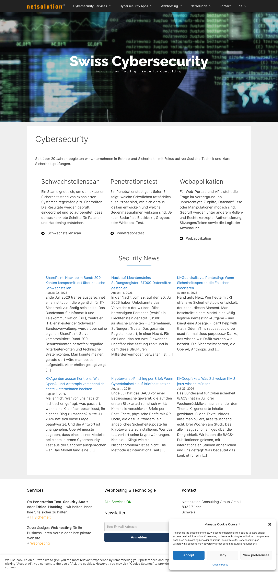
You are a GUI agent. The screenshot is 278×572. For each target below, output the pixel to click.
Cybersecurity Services (90, 6)
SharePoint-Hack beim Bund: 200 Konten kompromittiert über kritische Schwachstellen (75, 283)
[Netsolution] (47, 6)
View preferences (256, 555)
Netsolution (198, 6)
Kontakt (225, 6)
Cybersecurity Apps (134, 6)
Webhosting (169, 6)
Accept (188, 555)
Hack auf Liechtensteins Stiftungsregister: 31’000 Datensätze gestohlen (141, 283)
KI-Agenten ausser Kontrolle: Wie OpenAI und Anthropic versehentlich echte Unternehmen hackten (75, 384)
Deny (222, 555)
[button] (270, 524)
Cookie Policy (220, 564)
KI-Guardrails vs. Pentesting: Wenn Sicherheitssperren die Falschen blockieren (205, 283)
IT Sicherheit (40, 517)
